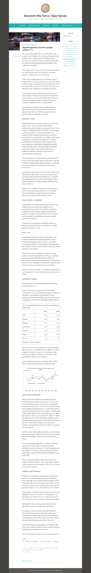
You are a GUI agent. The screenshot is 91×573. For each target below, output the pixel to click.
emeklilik (29, 548)
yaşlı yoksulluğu (38, 550)
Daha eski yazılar (27, 561)
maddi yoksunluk (38, 548)
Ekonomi (33, 45)
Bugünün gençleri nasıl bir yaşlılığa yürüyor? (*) (38, 48)
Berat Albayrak (74, 44)
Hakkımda (46, 25)
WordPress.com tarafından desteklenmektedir (45, 570)
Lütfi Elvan (64, 56)
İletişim (55, 25)
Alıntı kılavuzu (67, 25)
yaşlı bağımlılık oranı (28, 550)
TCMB (64, 66)
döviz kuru (71, 46)
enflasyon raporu (75, 50)
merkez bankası (69, 59)
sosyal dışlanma (47, 548)
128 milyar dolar (65, 44)
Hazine (70, 52)
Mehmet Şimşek (70, 56)
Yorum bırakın (26, 552)
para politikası (71, 61)
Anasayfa (22, 25)
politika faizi (65, 63)
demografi (26, 45)
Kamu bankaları (75, 54)
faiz (64, 52)
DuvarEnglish (66, 46)
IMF (71, 54)
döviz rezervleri (71, 48)
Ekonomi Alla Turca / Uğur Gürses (45, 16)
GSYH (67, 52)
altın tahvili (69, 44)
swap (74, 63)
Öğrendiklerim (34, 25)
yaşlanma (55, 548)
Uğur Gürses (16, 56)
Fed (65, 52)
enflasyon (69, 50)
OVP (65, 61)
